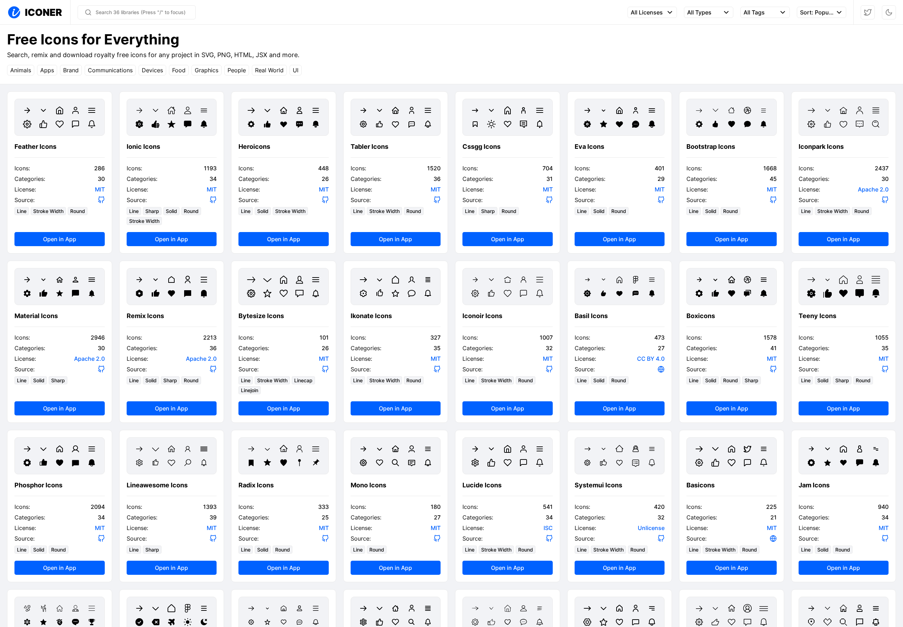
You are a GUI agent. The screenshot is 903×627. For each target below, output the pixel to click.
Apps (47, 70)
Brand (71, 70)
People (237, 70)
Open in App (59, 239)
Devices (152, 70)
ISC (548, 527)
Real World (269, 70)
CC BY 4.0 (651, 358)
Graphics (206, 70)
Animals (20, 70)
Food (179, 70)
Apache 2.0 (873, 189)
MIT (100, 189)
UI (295, 70)
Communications (110, 70)
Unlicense (651, 527)
